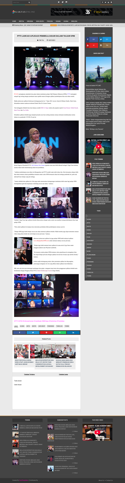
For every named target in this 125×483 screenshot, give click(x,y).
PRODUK (49, 21)
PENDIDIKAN (50, 326)
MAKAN (89, 247)
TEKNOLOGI (59, 326)
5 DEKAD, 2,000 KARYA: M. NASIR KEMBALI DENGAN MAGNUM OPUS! (100, 183)
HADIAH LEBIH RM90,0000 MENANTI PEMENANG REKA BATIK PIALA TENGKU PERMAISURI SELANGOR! (65, 363)
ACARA (66, 21)
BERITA (21, 21)
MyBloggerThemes (44, 480)
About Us (101, 480)
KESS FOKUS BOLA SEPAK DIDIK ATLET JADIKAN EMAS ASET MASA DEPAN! (24, 362)
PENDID (89, 258)
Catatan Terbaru (29, 374)
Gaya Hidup (39, 21)
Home (14, 21)
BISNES (89, 230)
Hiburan (29, 21)
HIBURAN (89, 244)
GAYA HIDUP (41, 326)
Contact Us (109, 480)
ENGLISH (74, 21)
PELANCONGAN (91, 254)
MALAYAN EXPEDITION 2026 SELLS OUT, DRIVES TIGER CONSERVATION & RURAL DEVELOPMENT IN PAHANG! (44, 363)
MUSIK (88, 251)
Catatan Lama (63, 374)
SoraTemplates (23, 480)
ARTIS (28, 326)
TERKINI (67, 326)
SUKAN (58, 21)
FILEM (88, 237)
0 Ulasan (76, 431)
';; (87, 216)
